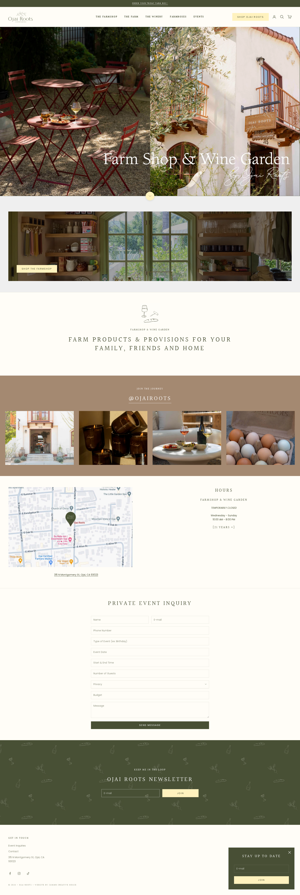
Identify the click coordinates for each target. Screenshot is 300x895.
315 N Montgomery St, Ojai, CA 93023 (76, 574)
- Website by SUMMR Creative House (55, 885)
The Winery (154, 17)
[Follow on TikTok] (28, 873)
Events (199, 17)
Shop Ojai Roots (250, 17)
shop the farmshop (37, 268)
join (261, 880)
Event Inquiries (17, 845)
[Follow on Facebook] (10, 873)
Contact (13, 851)
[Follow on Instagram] (19, 873)
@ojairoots (150, 398)
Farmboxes (178, 17)
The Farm (131, 17)
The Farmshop (106, 17)
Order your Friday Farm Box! (150, 3)
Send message (150, 725)
